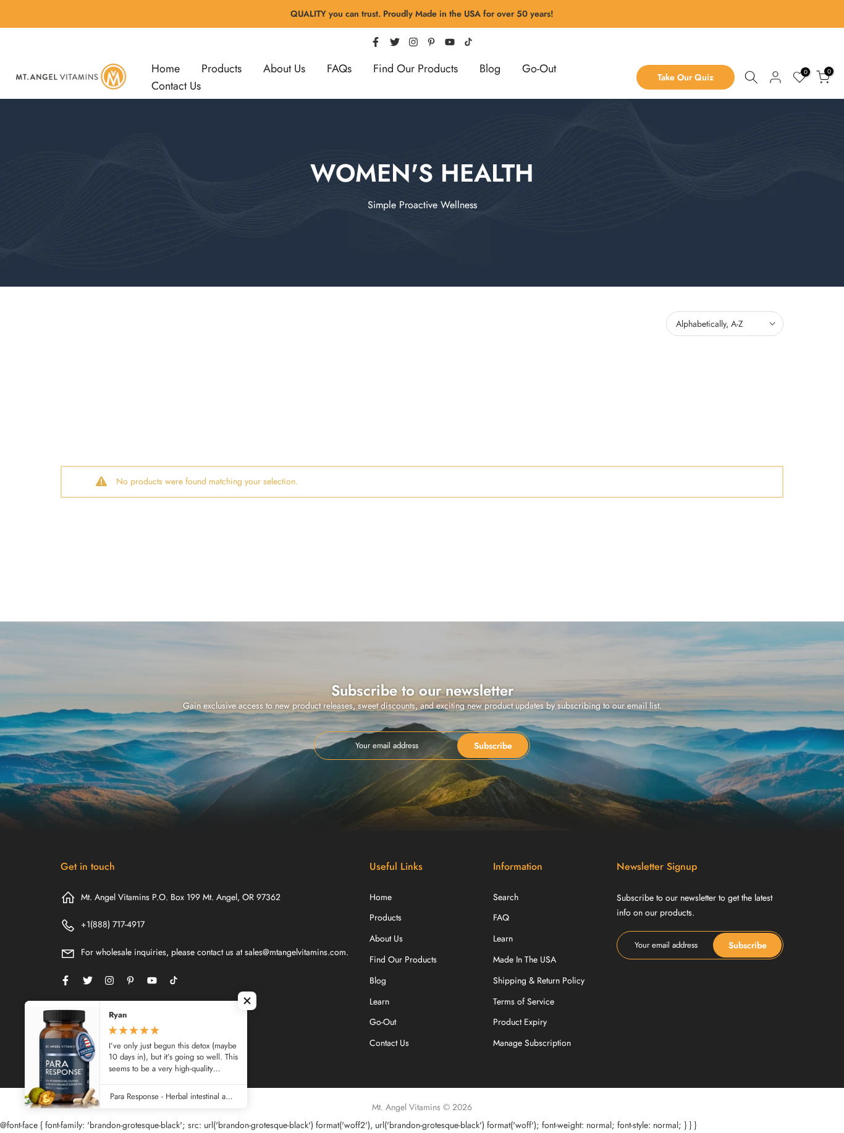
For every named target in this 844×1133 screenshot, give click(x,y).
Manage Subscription (532, 1043)
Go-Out (539, 69)
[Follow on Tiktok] (468, 42)
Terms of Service (523, 1001)
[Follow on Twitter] (395, 42)
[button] (247, 1001)
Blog (489, 69)
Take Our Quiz (685, 77)
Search (505, 897)
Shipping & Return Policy (538, 980)
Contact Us (176, 86)
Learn (379, 1001)
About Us (284, 69)
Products (221, 69)
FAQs (339, 69)
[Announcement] (422, 14)
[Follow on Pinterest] (431, 42)
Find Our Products (415, 69)
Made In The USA (524, 959)
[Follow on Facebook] (376, 42)
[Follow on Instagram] (413, 42)
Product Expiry (520, 1022)
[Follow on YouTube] (450, 42)
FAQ (501, 917)
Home (165, 69)
